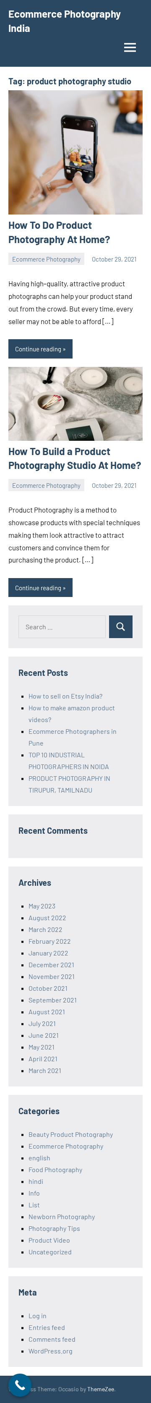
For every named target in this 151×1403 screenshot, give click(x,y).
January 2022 (48, 953)
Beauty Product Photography (71, 1134)
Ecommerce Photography (46, 259)
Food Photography (55, 1169)
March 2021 (45, 1070)
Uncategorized (50, 1252)
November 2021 (52, 976)
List (34, 1205)
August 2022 (47, 917)
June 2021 (44, 1035)
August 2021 (47, 1012)
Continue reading (38, 349)
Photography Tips (54, 1228)
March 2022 (45, 929)
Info (34, 1193)
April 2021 (43, 1059)
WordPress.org (51, 1351)
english (39, 1158)
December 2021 (51, 964)
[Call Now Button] (19, 1385)
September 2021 (53, 1000)
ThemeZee (100, 1389)
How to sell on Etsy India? (65, 696)
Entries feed (47, 1327)
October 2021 (48, 988)
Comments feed (52, 1339)
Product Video (49, 1240)
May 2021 (42, 1047)
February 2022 (50, 941)
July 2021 (42, 1023)
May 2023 (42, 906)
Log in (38, 1315)
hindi (36, 1181)
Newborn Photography (62, 1216)
